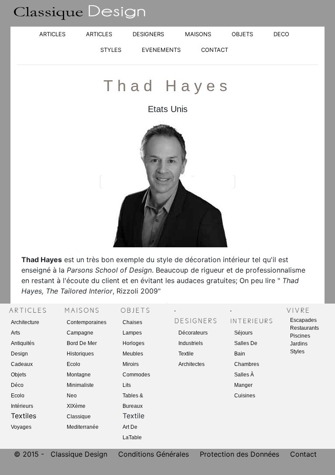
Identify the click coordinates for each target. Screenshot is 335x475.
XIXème (76, 406)
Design (19, 354)
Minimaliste (80, 385)
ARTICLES (52, 34)
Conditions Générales (153, 454)
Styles (297, 352)
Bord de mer (82, 343)
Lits (127, 385)
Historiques (80, 354)
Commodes (136, 375)
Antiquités (22, 343)
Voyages (21, 427)
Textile (186, 354)
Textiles (23, 415)
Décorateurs (193, 333)
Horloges (133, 343)
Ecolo (17, 396)
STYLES (110, 49)
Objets (18, 375)
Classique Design (79, 454)
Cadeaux (22, 364)
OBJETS (242, 34)
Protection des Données (240, 454)
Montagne (79, 375)
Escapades (303, 320)
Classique (79, 416)
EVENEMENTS (161, 49)
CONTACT (214, 49)
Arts (15, 333)
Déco (17, 385)
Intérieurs (22, 406)
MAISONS (198, 34)
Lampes (132, 333)
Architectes (191, 364)
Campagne (80, 333)
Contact (303, 454)
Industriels (190, 343)
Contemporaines (86, 322)
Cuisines (244, 396)
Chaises (132, 322)
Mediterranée (83, 427)
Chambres (246, 364)
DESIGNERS (148, 34)
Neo (72, 396)
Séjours (243, 333)
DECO (281, 34)
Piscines (300, 336)
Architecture (25, 322)
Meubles (133, 354)
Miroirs (131, 364)
